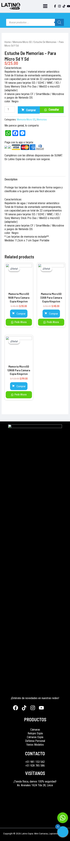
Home (7, 42)
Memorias (42, 119)
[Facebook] (55, 6)
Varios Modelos (35, 744)
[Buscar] (59, 22)
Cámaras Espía (35, 737)
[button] (62, 817)
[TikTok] (64, 6)
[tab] (35, 179)
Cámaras (35, 729)
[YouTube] (68, 6)
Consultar (54, 109)
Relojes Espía (35, 733)
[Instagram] (59, 6)
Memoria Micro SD (22, 42)
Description (10, 179)
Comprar (31, 110)
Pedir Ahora (20, 322)
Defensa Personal (35, 741)
